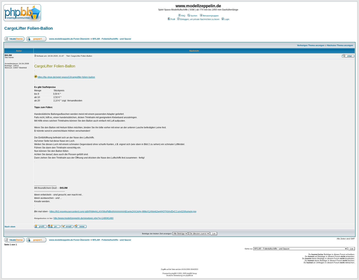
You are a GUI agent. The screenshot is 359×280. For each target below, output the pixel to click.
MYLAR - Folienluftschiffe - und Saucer (112, 39)
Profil (173, 19)
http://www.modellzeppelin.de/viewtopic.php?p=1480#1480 (83, 218)
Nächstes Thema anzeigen (340, 45)
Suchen (193, 16)
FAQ (183, 16)
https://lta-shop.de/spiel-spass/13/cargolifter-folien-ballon (66, 77)
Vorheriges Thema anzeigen (310, 45)
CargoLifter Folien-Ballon (28, 28)
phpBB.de (189, 275)
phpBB (173, 273)
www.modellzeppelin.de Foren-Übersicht (69, 39)
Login (226, 19)
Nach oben (10, 226)
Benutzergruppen (211, 16)
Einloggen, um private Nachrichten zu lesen (199, 19)
